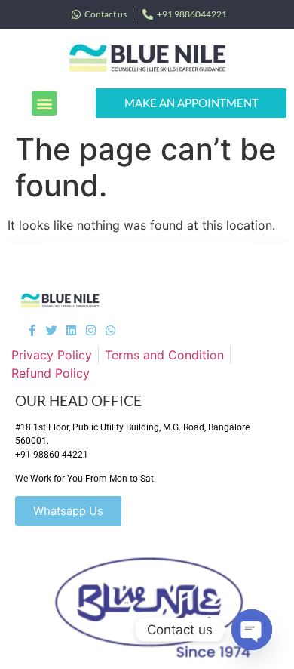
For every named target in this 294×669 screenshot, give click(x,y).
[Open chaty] (251, 629)
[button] (44, 103)
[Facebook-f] (32, 330)
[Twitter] (51, 330)
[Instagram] (90, 330)
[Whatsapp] (110, 330)
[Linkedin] (71, 330)
